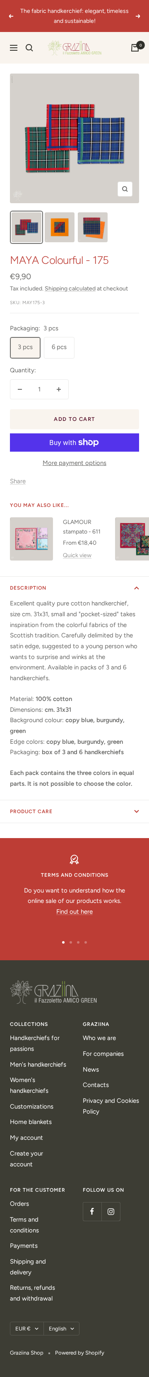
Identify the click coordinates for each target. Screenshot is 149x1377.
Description (28, 588)
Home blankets (31, 1122)
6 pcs (59, 347)
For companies (103, 1053)
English (57, 1328)
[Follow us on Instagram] (110, 1211)
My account (26, 1137)
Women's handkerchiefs (29, 1085)
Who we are (99, 1038)
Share (18, 481)
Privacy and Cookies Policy (111, 1106)
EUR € (23, 1328)
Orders (19, 1203)
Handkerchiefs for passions (35, 1043)
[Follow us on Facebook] (92, 1211)
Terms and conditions (24, 1225)
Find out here (74, 911)
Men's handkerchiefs (38, 1064)
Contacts (96, 1085)
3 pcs (25, 347)
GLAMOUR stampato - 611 (82, 527)
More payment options (74, 463)
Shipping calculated (70, 288)
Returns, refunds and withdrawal (32, 1293)
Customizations (31, 1106)
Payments (24, 1245)
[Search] (29, 48)
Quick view (77, 555)
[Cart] (135, 48)
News (91, 1069)
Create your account (26, 1159)
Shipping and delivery (28, 1267)
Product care (31, 811)
